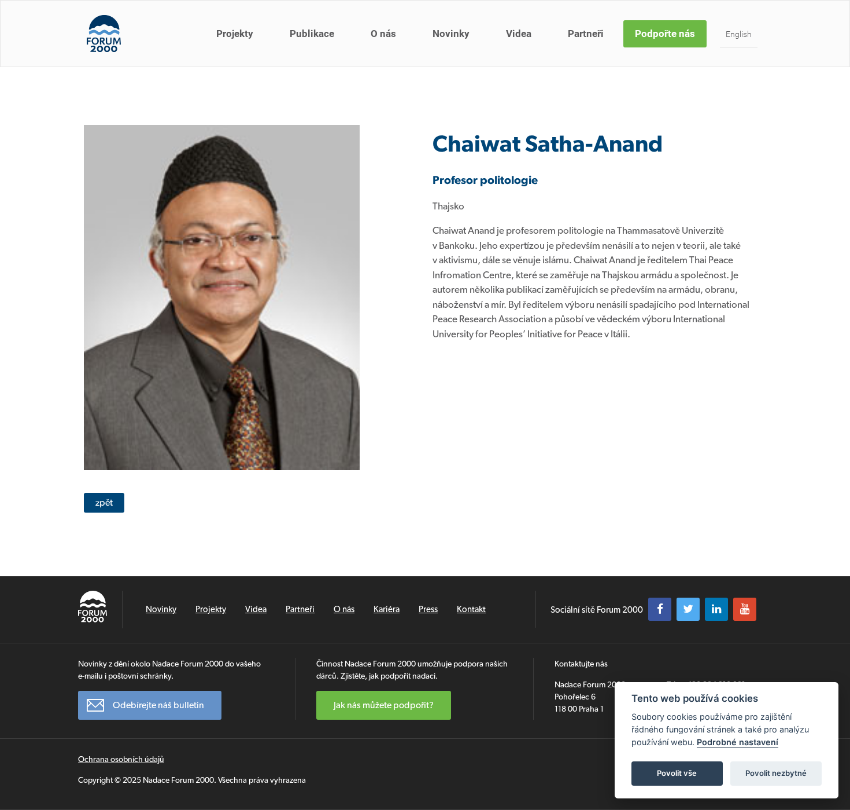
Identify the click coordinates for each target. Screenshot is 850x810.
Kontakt (471, 609)
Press (428, 609)
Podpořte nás (665, 33)
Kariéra (387, 609)
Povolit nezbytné (776, 773)
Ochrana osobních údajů (121, 759)
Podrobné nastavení (737, 742)
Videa (518, 33)
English (739, 34)
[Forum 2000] (104, 33)
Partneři (586, 33)
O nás (383, 33)
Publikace (312, 33)
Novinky (451, 33)
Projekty (234, 33)
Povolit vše (677, 773)
